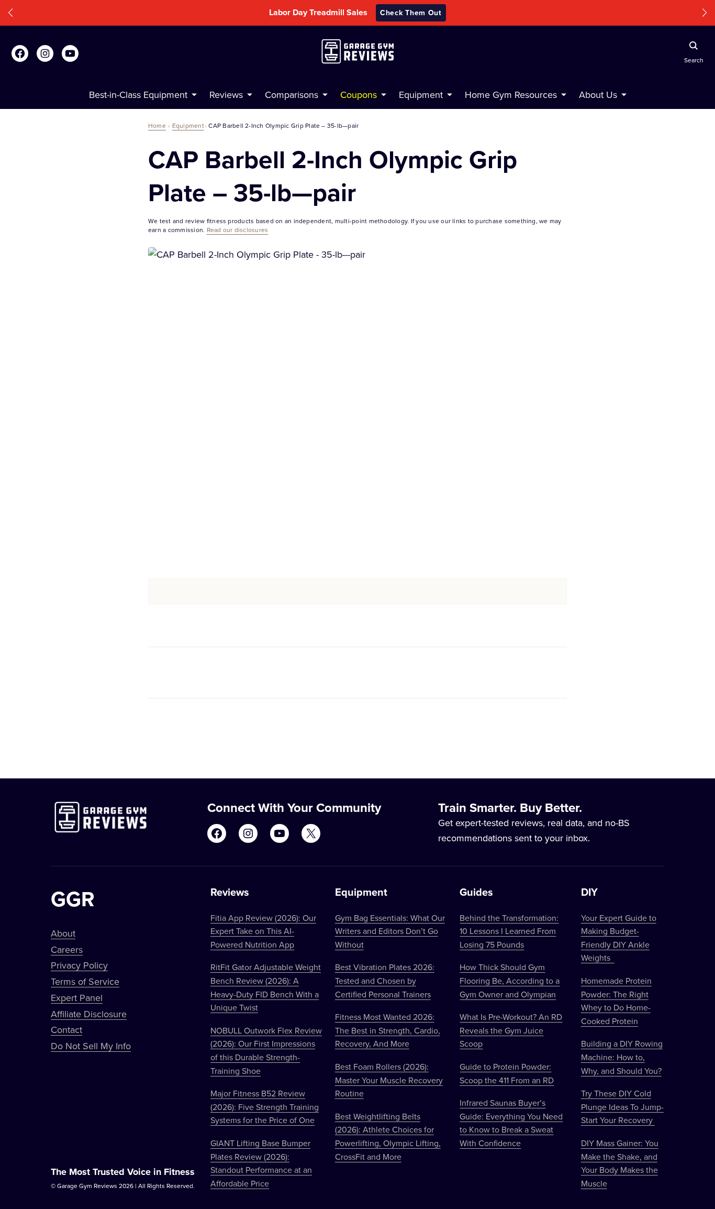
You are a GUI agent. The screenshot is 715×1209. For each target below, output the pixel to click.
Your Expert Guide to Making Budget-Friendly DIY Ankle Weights (618, 938)
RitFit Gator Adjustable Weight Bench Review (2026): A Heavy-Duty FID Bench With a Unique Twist (265, 987)
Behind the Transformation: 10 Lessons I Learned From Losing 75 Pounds (509, 931)
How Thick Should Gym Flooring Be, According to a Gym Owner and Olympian (510, 980)
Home (157, 125)
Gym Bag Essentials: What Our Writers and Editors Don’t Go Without (390, 931)
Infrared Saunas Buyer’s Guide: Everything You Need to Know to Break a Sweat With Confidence (511, 1123)
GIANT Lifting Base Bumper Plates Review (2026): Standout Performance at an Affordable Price (261, 1163)
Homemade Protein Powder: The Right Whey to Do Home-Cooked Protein (616, 1001)
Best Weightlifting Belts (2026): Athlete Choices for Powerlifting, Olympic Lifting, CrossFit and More (388, 1136)
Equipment (188, 125)
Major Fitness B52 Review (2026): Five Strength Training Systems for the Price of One (264, 1106)
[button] (10, 12)
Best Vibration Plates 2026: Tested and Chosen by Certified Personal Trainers (384, 980)
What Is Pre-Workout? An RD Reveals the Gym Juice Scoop (511, 1030)
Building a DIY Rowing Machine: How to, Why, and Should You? (622, 1057)
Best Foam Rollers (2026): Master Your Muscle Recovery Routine (389, 1080)
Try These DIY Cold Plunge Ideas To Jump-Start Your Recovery (622, 1106)
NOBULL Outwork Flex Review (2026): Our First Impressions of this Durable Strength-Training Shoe (266, 1050)
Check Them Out (532, 12)
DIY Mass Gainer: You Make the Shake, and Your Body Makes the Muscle (619, 1163)
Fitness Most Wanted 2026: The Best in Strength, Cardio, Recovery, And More (387, 1030)
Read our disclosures (238, 229)
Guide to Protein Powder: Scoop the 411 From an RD (507, 1073)
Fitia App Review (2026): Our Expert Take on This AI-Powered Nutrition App (263, 931)
